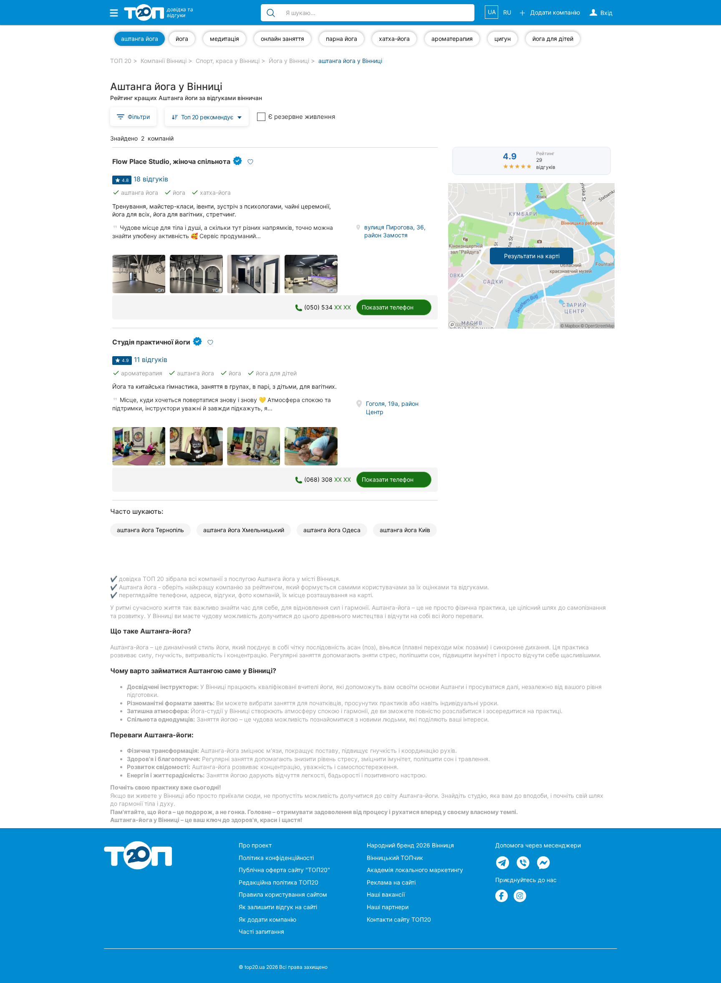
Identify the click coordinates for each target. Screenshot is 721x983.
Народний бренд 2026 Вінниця (410, 845)
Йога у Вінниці (289, 60)
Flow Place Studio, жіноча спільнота (171, 161)
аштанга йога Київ (405, 529)
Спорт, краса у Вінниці (228, 60)
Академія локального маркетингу (415, 869)
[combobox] (207, 116)
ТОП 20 (120, 60)
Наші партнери (387, 906)
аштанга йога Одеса (331, 529)
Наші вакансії (386, 894)
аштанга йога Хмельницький (243, 529)
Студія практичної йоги (151, 342)
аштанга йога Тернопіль (150, 529)
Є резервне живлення (301, 117)
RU (507, 12)
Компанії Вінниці (164, 60)
